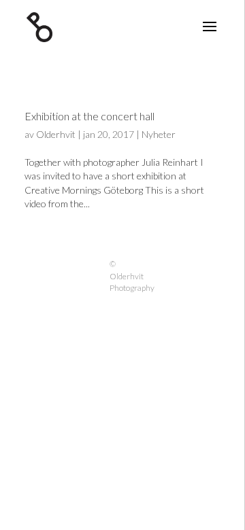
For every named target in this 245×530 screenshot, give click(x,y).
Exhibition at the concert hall (89, 115)
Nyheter (159, 134)
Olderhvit (56, 134)
